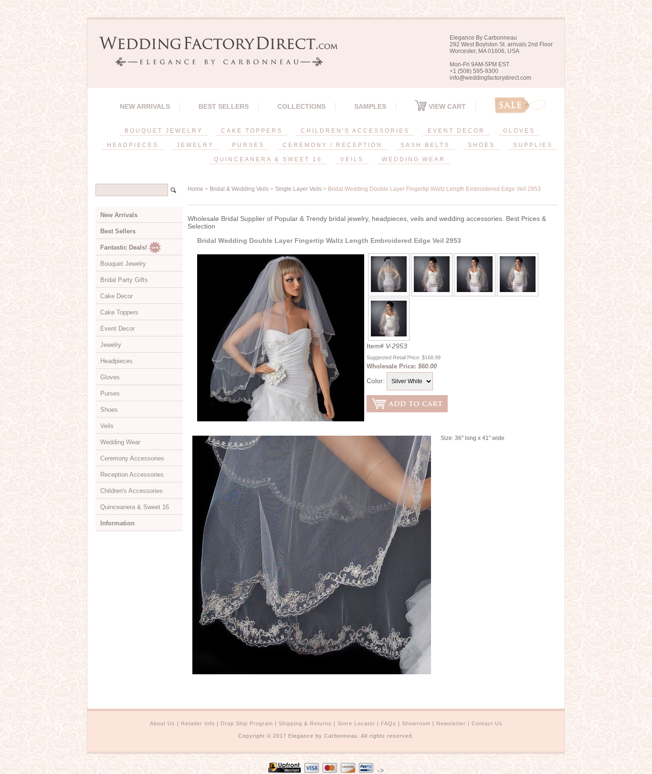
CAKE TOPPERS (252, 130)
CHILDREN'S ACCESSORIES (355, 130)
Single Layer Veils (298, 189)
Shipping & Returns (305, 723)
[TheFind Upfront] (284, 770)
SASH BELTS (425, 145)
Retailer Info (198, 723)
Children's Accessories (131, 490)
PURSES (248, 145)
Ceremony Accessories (132, 458)
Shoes (109, 409)
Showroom (416, 723)
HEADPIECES (132, 145)
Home (195, 189)
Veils (107, 425)
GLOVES (519, 130)
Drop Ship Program (247, 723)
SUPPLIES (533, 145)
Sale (520, 105)
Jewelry (110, 344)
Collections (301, 106)
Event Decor (117, 328)
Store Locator (356, 723)
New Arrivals (145, 106)
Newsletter (451, 723)
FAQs (388, 723)
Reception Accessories (132, 474)
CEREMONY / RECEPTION (332, 145)
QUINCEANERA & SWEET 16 (268, 159)
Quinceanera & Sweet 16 (134, 507)
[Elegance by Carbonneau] (213, 59)
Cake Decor (116, 296)
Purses (110, 393)
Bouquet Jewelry (123, 263)
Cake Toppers (119, 312)
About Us (162, 723)
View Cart (446, 106)
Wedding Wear (120, 442)
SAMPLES (370, 106)
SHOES (481, 145)
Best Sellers (224, 106)
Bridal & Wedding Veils (239, 189)
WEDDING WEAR (413, 159)
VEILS (352, 159)
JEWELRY (195, 145)
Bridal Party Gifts (124, 279)
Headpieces (116, 361)
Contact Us (487, 723)
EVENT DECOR (456, 130)
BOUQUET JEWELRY (164, 130)
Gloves (110, 377)
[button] (651, 772)
